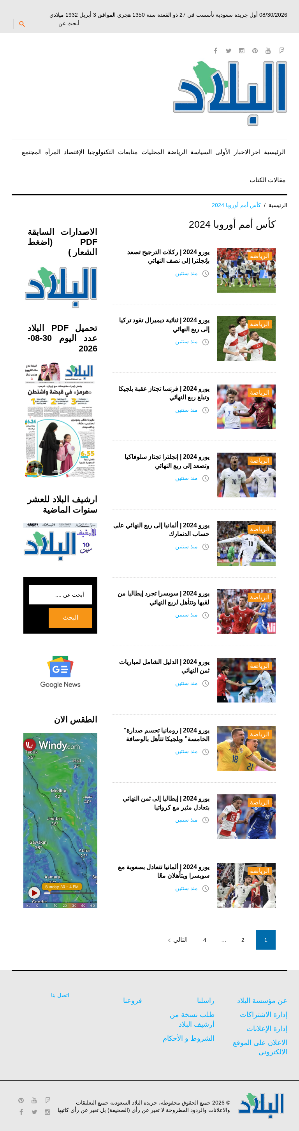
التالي (176, 940)
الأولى (222, 152)
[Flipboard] (281, 50)
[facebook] (215, 50)
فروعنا (132, 1001)
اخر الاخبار (247, 152)
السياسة (201, 152)
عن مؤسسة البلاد (262, 1001)
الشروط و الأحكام (189, 1038)
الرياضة (177, 152)
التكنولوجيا (101, 152)
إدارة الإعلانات (266, 1029)
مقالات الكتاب (268, 180)
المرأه (52, 152)
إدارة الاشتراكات (263, 1015)
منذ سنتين (186, 273)
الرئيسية (274, 152)
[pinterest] (255, 50)
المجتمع (32, 152)
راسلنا (206, 1001)
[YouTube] (268, 50)
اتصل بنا (60, 995)
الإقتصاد (74, 152)
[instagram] (242, 50)
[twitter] (228, 50)
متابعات (128, 152)
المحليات (152, 152)
